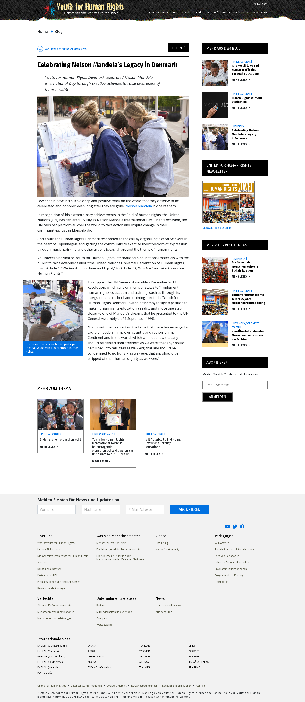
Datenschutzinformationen (86, 685)
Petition (100, 605)
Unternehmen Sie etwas (243, 12)
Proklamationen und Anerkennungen (58, 582)
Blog (59, 31)
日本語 (91, 651)
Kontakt (200, 685)
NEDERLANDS (96, 656)
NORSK (92, 662)
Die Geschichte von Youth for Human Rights (62, 556)
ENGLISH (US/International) (52, 645)
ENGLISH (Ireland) (47, 667)
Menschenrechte (172, 12)
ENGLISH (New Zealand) (51, 656)
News (264, 12)
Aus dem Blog (164, 612)
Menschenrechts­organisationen (55, 612)
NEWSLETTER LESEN (216, 228)
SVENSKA (144, 662)
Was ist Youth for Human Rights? (56, 543)
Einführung (162, 543)
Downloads (221, 582)
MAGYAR (194, 656)
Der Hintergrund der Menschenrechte (118, 549)
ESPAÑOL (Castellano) (100, 667)
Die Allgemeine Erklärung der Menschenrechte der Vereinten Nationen (120, 557)
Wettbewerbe (104, 624)
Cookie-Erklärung (116, 685)
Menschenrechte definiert (111, 543)
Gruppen (101, 618)
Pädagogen (203, 12)
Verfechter (219, 12)
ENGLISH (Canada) (48, 651)
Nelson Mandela (139, 206)
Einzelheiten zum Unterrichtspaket (235, 549)
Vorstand (42, 562)
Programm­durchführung (229, 575)
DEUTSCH (144, 656)
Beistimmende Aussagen (51, 588)
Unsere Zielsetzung (48, 549)
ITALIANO (194, 667)
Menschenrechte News (169, 605)
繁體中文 (194, 651)
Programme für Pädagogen (231, 569)
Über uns (154, 12)
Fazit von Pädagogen (227, 556)
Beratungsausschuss (49, 569)
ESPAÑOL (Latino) (199, 662)
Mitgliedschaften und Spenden (114, 612)
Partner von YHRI (47, 575)
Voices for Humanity (167, 549)
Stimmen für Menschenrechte (54, 605)
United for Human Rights (52, 685)
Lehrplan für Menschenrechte (232, 562)
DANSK (92, 645)
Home (42, 31)
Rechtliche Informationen (177, 685)
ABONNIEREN (189, 509)
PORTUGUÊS (44, 672)
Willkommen (222, 543)
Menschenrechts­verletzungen (54, 618)
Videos (189, 12)
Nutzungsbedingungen (144, 685)
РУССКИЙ (144, 651)
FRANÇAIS (144, 645)
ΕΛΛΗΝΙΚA (144, 667)
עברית (192, 645)
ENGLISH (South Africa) (50, 662)
